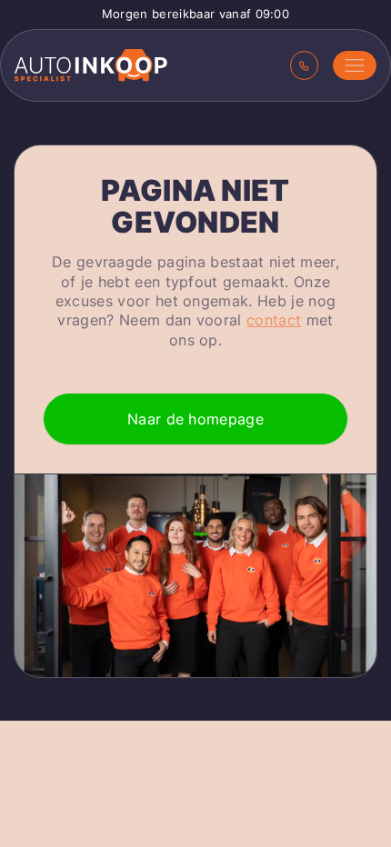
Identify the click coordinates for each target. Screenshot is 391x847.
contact (273, 320)
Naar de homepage (195, 419)
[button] (354, 65)
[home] (91, 65)
